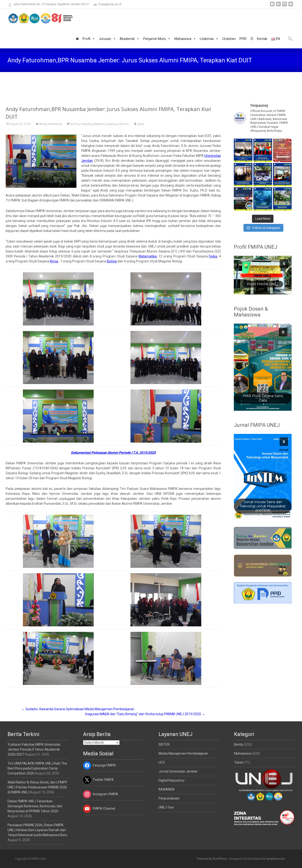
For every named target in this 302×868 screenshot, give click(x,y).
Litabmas (207, 39)
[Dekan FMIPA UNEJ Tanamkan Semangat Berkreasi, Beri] (262, 174)
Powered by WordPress (212, 858)
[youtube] (290, 6)
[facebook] (272, 6)
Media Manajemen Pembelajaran (183, 753)
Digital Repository (172, 780)
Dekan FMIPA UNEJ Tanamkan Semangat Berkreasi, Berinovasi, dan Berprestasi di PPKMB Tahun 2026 (35, 806)
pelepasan (99, 124)
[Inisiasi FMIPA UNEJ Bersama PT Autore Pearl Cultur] (262, 199)
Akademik (127, 39)
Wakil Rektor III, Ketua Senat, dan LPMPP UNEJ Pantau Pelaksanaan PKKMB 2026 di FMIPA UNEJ (37, 787)
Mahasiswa (182, 39)
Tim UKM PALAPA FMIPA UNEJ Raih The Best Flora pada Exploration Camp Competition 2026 (37, 768)
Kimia (54, 261)
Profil (86, 39)
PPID (243, 39)
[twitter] (278, 6)
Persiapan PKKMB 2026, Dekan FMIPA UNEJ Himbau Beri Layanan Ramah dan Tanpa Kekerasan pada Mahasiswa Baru (37, 830)
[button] (263, 275)
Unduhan (229, 39)
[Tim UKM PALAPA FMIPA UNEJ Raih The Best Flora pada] (262, 150)
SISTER (164, 744)
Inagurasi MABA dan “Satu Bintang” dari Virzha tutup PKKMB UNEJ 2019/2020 (145, 714)
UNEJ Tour (166, 807)
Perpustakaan (169, 798)
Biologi (112, 261)
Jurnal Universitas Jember (178, 771)
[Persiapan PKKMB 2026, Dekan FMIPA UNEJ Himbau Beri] (282, 174)
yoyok (140, 124)
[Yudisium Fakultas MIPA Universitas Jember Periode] (243, 150)
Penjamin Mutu (154, 39)
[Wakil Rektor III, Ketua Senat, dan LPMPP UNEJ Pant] (243, 174)
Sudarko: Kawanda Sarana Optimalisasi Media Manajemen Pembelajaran (77, 709)
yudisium (123, 124)
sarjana (110, 124)
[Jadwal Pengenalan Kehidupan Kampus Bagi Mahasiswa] (243, 199)
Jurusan (105, 39)
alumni (74, 124)
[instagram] (284, 6)
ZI (251, 39)
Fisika (213, 256)
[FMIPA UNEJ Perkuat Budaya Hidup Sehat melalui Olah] (282, 199)
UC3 (162, 762)
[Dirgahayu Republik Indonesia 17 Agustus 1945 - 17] (282, 150)
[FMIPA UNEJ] (37, 18)
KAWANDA (167, 789)
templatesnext (275, 858)
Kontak (262, 39)
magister (85, 124)
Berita (42, 124)
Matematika (147, 256)
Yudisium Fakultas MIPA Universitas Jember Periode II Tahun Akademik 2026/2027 (34, 749)
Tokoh (238, 762)
